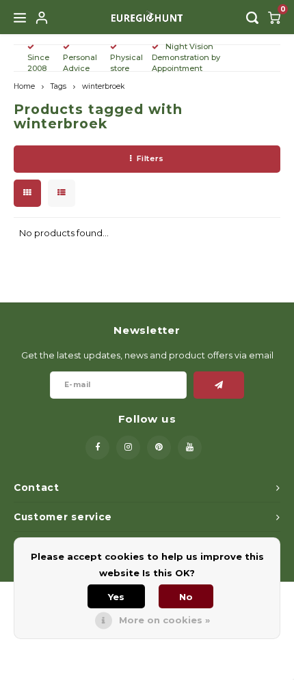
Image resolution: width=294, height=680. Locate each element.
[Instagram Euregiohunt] (128, 447)
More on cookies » (164, 619)
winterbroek (103, 86)
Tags (58, 86)
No (186, 596)
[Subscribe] (219, 385)
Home (24, 86)
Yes (116, 596)
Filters (150, 158)
